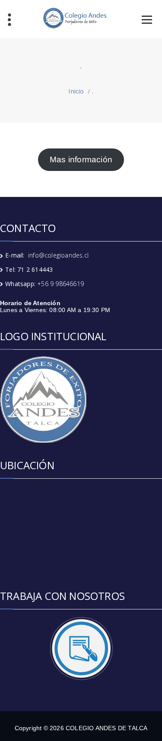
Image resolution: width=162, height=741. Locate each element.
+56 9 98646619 (60, 284)
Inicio (76, 91)
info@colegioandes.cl (58, 255)
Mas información (81, 159)
